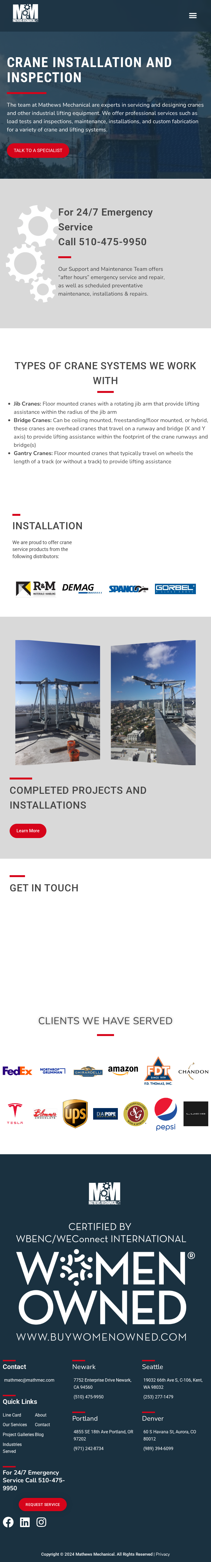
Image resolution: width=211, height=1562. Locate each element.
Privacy (163, 1554)
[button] (193, 16)
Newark (84, 1366)
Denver (153, 1418)
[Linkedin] (24, 1522)
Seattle (152, 1366)
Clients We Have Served (105, 1021)
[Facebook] (8, 1522)
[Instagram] (41, 1522)
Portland (85, 1418)
